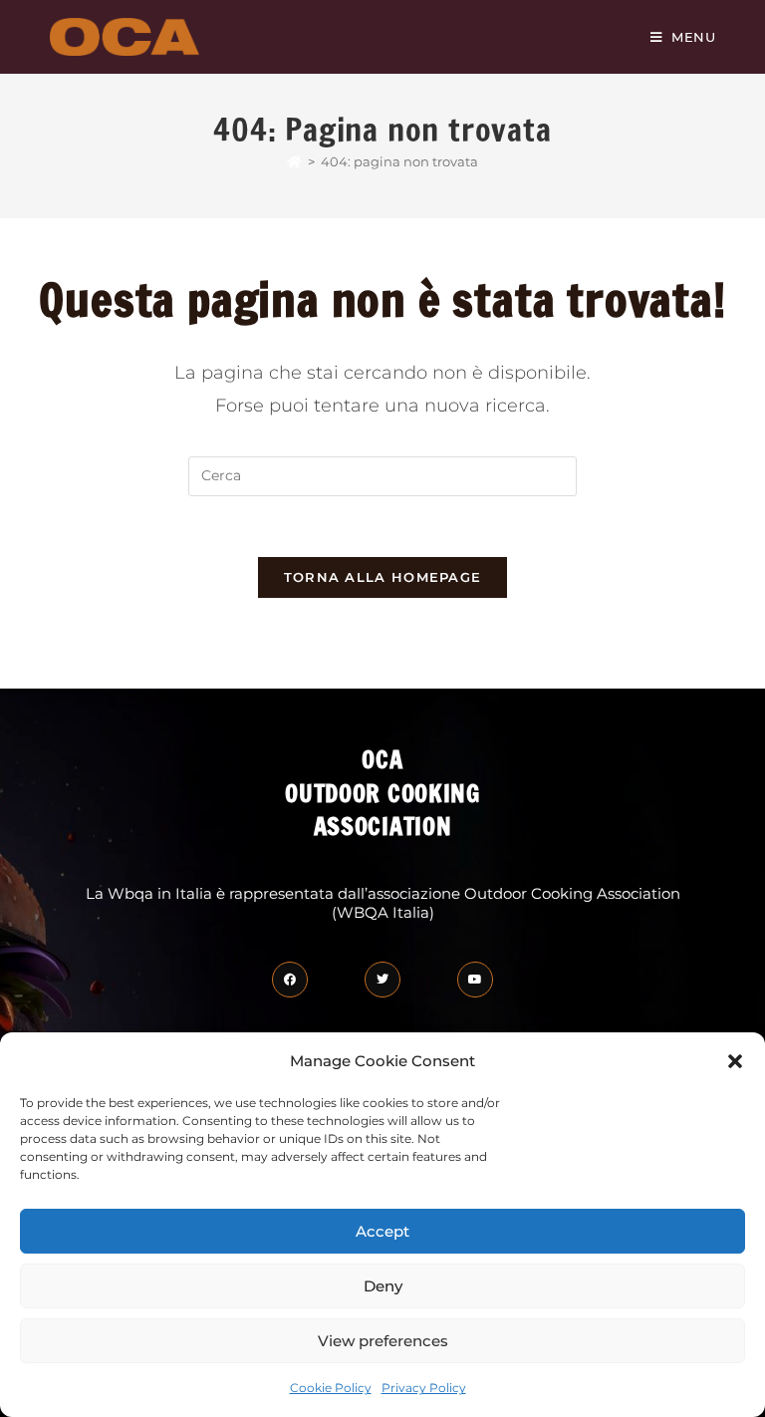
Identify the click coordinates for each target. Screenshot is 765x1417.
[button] (735, 1061)
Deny (383, 1285)
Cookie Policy (331, 1387)
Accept (382, 1231)
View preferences (383, 1340)
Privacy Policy (424, 1387)
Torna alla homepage (383, 577)
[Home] (294, 161)
